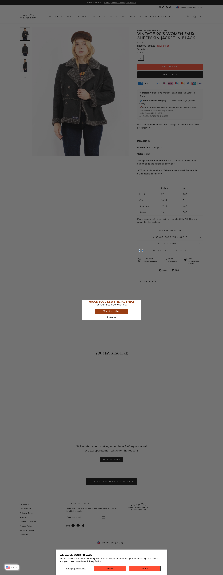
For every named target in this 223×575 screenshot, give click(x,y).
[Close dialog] (140, 250)
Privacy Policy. (94, 561)
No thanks (111, 317)
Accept (110, 568)
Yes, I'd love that (111, 311)
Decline (144, 568)
